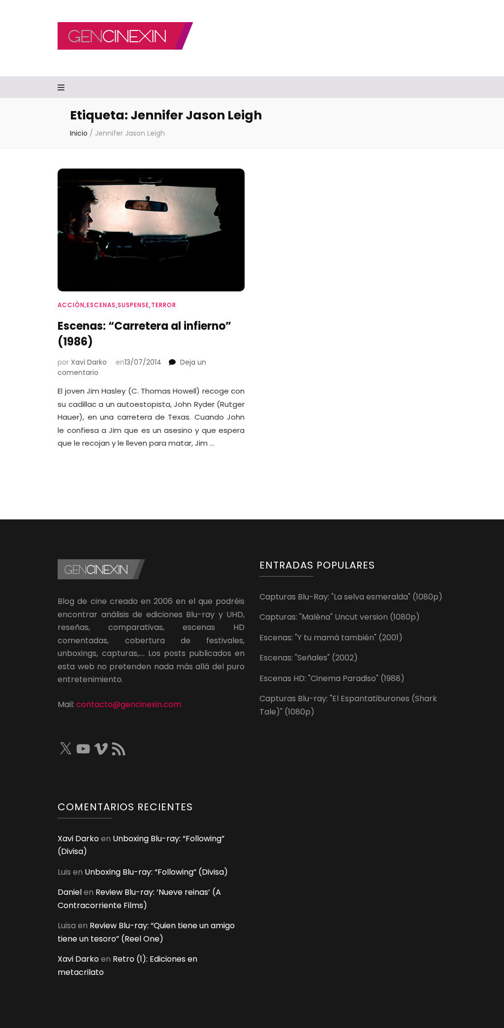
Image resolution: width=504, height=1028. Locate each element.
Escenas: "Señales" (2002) (308, 657)
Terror (163, 305)
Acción (71, 305)
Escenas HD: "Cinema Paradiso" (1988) (332, 678)
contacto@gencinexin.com (128, 704)
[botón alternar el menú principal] (62, 88)
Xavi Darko (89, 362)
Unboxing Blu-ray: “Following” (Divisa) (156, 872)
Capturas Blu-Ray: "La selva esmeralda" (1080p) (350, 596)
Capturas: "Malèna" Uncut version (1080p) (339, 617)
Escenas (101, 305)
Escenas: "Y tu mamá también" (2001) (331, 637)
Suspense (133, 305)
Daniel (70, 892)
